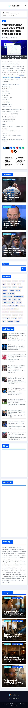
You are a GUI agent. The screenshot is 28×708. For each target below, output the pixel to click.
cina (19, 284)
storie (21, 315)
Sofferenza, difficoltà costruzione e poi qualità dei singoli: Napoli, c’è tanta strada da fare (13, 251)
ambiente (15, 281)
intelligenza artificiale (7, 296)
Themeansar (14, 706)
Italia (10, 299)
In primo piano (11, 293)
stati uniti (15, 315)
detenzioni (5, 290)
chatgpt (13, 284)
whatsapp (17, 321)
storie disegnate (6, 318)
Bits (8, 284)
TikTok (20, 318)
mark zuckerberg (6, 302)
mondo (4, 305)
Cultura (14, 287)
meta (13, 302)
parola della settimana (13, 308)
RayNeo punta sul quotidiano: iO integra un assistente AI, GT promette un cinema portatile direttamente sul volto (14, 684)
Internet (4, 299)
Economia (12, 290)
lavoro (14, 299)
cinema (4, 287)
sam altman (19, 312)
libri (19, 299)
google (4, 293)
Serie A (4, 315)
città (9, 287)
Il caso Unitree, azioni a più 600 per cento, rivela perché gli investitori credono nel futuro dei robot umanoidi (13, 638)
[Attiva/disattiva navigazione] (2, 6)
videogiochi (10, 321)
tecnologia (14, 318)
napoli (9, 305)
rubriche (13, 312)
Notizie (15, 37)
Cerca (5, 264)
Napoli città (15, 305)
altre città (8, 281)
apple (4, 284)
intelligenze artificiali (18, 296)
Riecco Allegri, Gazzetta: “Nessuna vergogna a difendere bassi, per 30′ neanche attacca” (12, 224)
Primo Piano (7, 179)
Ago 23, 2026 (8, 199)
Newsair (22, 704)
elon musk (18, 290)
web (21, 598)
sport (4, 21)
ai (3, 281)
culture (20, 287)
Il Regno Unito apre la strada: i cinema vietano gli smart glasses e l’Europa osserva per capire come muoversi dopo (14, 661)
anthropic (22, 281)
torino (4, 321)
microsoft (19, 302)
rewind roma (5, 312)
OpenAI (4, 308)
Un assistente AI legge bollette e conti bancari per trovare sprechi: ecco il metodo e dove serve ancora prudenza (14, 615)
